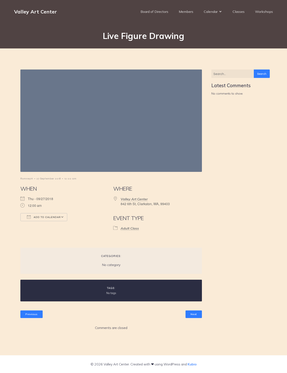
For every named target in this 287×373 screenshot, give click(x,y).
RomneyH (26, 178)
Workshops (264, 11)
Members (186, 11)
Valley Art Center (134, 199)
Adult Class (130, 228)
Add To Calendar (47, 217)
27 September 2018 (49, 178)
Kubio (192, 364)
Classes (239, 11)
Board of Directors (154, 11)
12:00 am (70, 178)
